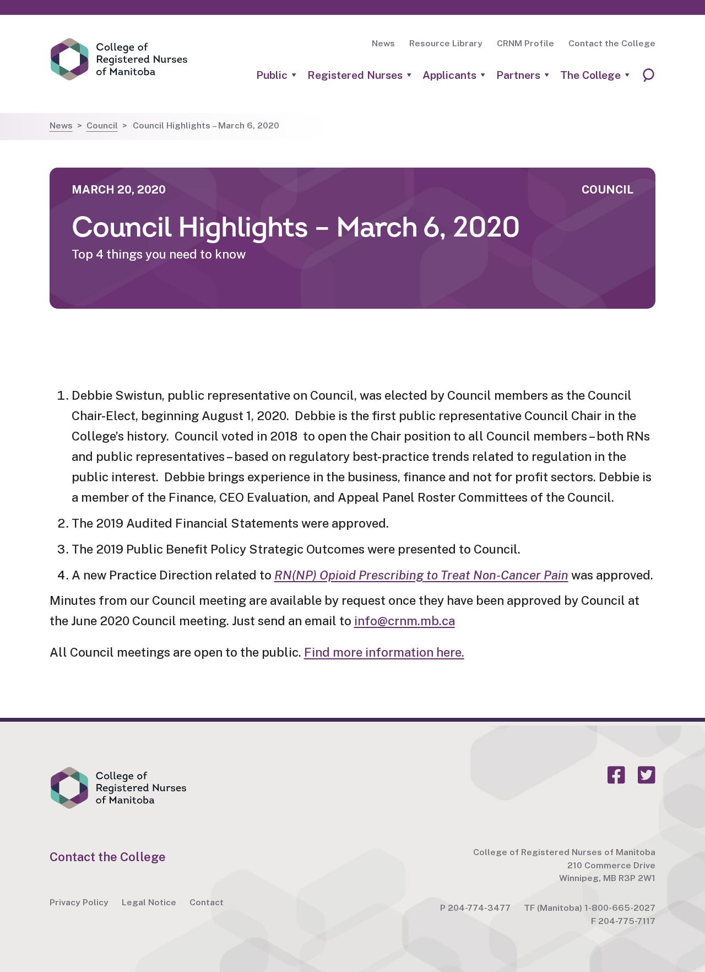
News (383, 43)
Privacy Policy (79, 902)
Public (272, 75)
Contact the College (611, 43)
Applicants (449, 75)
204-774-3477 (479, 908)
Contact (206, 902)
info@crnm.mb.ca (404, 621)
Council (102, 125)
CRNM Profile (525, 43)
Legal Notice (149, 902)
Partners (518, 75)
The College (590, 75)
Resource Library (445, 43)
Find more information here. (384, 652)
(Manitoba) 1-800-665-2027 (596, 908)
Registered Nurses (355, 75)
